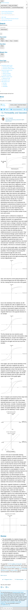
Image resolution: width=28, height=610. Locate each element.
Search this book (3, 25)
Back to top (3, 575)
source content (14, 570)
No (8, 587)
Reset (2, 38)
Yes (3, 587)
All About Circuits (5, 570)
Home (6, 109)
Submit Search (4, 29)
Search (2, 608)
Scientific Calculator (7, 75)
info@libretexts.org (6, 604)
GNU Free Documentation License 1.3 (12, 567)
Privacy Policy (4, 602)
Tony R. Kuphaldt (9, 118)
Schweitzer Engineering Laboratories (13, 119)
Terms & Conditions (11, 602)
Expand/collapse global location (26, 109)
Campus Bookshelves (17, 109)
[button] (5, 84)
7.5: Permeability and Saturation (15, 564)
